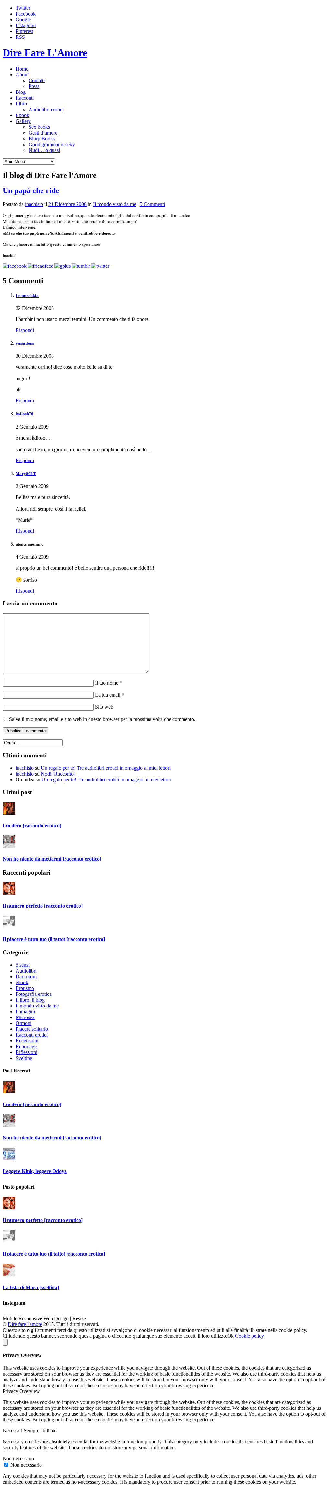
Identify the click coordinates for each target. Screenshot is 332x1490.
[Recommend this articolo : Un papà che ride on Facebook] (15, 266)
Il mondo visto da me (114, 204)
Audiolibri (26, 970)
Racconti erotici (32, 1035)
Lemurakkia (27, 295)
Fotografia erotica (34, 994)
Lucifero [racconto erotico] (32, 825)
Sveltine (24, 1058)
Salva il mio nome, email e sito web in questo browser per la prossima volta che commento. (102, 719)
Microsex (25, 1017)
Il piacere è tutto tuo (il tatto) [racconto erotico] (54, 939)
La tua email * (109, 695)
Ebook (22, 115)
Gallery (23, 121)
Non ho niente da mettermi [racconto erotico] (52, 859)
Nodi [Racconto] (58, 774)
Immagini (25, 1011)
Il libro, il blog (30, 1000)
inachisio (34, 204)
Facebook (26, 13)
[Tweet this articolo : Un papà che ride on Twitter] (100, 266)
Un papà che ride (31, 190)
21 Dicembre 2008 (67, 204)
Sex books (39, 127)
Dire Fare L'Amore (45, 53)
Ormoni (23, 1023)
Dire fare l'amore (25, 1324)
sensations (25, 343)
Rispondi (25, 330)
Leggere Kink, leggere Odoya (35, 1171)
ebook (22, 982)
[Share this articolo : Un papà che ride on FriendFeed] (40, 266)
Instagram (26, 25)
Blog (21, 92)
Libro (21, 103)
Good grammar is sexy (52, 144)
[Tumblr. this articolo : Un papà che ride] (81, 266)
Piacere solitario (32, 1029)
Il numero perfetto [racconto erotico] (43, 905)
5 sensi (23, 965)
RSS (20, 37)
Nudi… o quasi (44, 150)
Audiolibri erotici (46, 109)
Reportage (26, 1046)
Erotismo (25, 988)
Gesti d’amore (43, 133)
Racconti (25, 98)
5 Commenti (152, 204)
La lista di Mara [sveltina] (31, 1287)
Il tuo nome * (108, 683)
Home (22, 68)
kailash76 (24, 413)
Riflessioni (26, 1052)
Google (23, 19)
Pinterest (24, 31)
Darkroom (26, 976)
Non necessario (26, 1465)
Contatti (37, 80)
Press (34, 86)
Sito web (103, 707)
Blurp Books (42, 138)
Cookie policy (249, 1336)
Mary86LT (26, 473)
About (22, 74)
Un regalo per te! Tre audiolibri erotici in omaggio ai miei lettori (106, 768)
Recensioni (27, 1040)
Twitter (23, 8)
